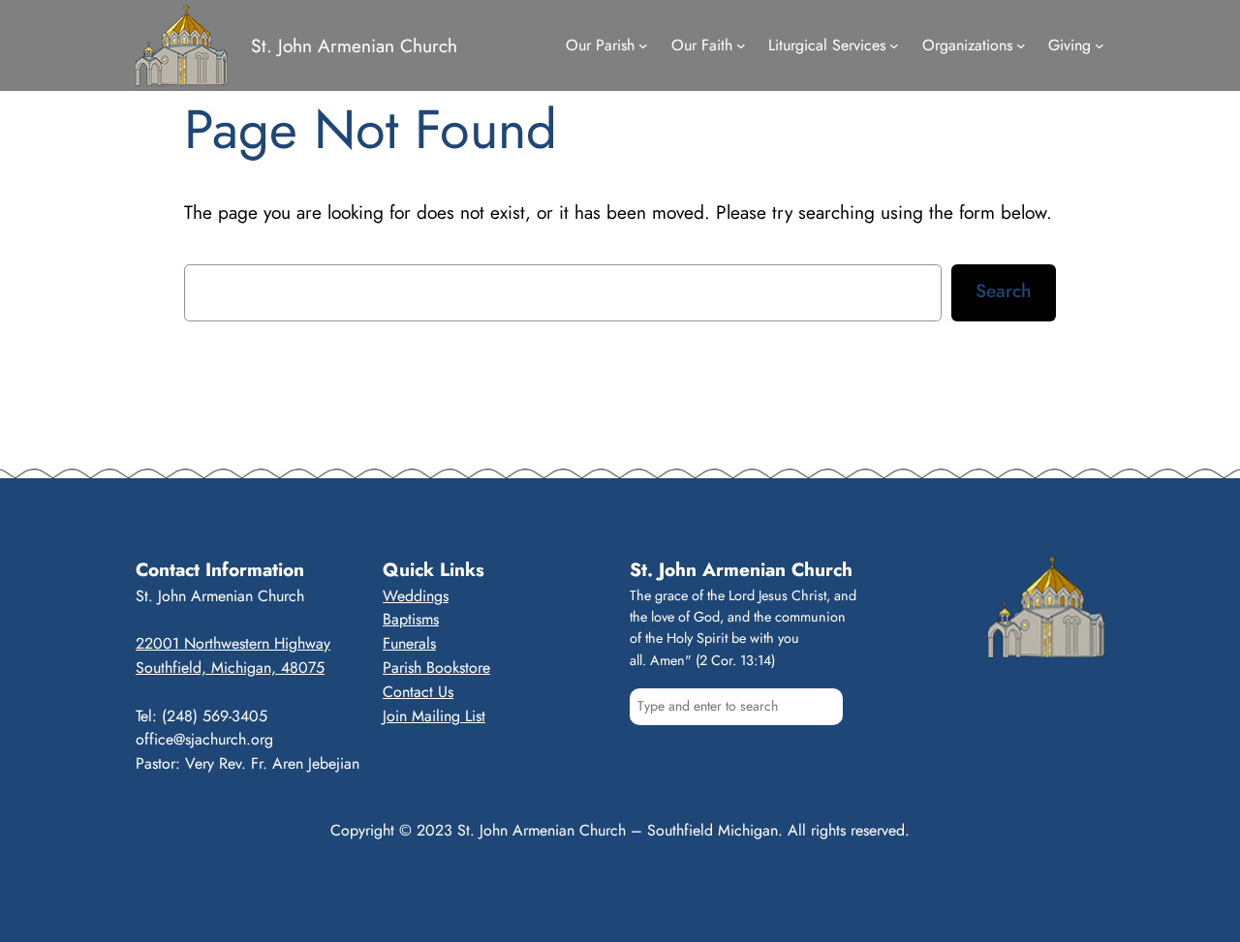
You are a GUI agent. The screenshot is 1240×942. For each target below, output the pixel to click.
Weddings (416, 596)
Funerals (409, 643)
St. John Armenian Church (354, 45)
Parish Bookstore (436, 667)
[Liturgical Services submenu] (894, 45)
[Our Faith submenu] (741, 45)
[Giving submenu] (1099, 45)
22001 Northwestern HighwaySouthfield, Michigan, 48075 (233, 655)
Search (1003, 290)
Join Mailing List (434, 716)
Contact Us (418, 692)
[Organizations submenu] (1021, 45)
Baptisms (411, 619)
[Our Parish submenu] (643, 45)
